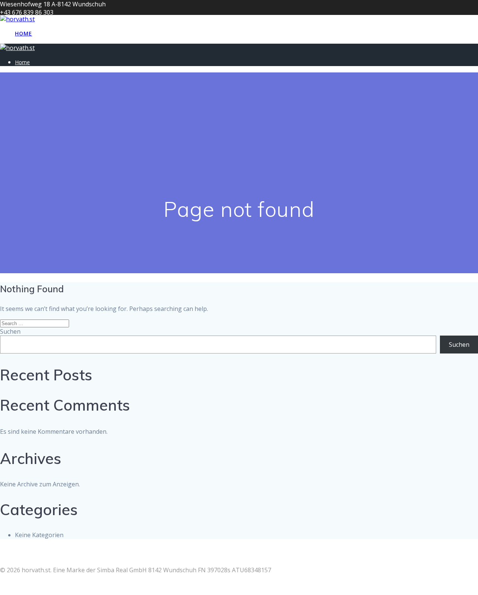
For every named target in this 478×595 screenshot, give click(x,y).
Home (23, 33)
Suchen (10, 331)
